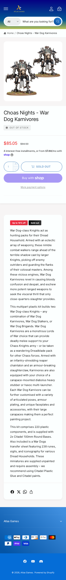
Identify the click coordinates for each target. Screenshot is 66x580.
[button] (6, 9)
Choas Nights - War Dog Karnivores (37, 33)
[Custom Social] (41, 561)
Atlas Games (27, 572)
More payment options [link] (33, 187)
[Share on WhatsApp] (25, 492)
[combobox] (42, 21)
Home (10, 33)
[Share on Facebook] (12, 492)
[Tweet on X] (18, 492)
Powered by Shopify (44, 572)
